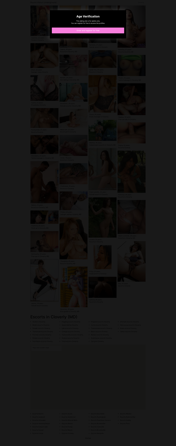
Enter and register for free (88, 30)
